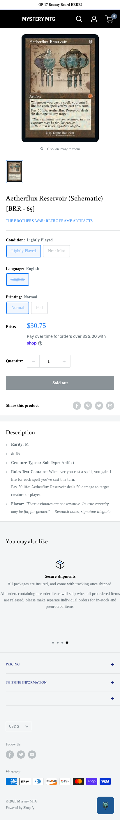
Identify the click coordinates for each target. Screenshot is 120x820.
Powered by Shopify (20, 808)
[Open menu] (9, 19)
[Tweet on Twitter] (99, 406)
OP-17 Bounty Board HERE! (60, 5)
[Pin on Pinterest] (88, 406)
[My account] (94, 19)
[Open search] (79, 19)
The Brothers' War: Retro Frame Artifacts (49, 221)
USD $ (14, 726)
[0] (109, 19)
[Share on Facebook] (77, 406)
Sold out (60, 382)
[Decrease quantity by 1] (33, 361)
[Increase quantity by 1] (64, 361)
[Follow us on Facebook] (10, 754)
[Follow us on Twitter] (21, 754)
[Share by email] (110, 406)
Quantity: (14, 361)
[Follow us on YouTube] (32, 754)
